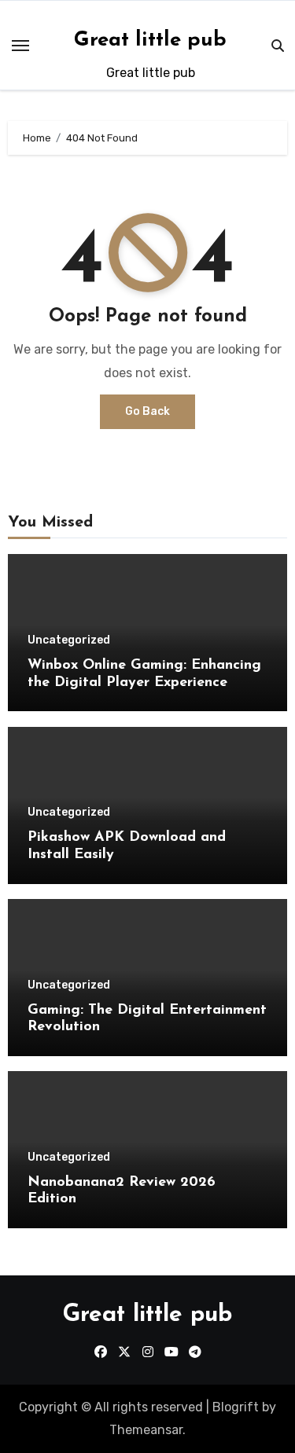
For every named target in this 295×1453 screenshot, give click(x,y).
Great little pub (150, 40)
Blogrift (235, 1407)
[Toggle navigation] (20, 45)
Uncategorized (69, 640)
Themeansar (146, 1429)
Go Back (147, 411)
